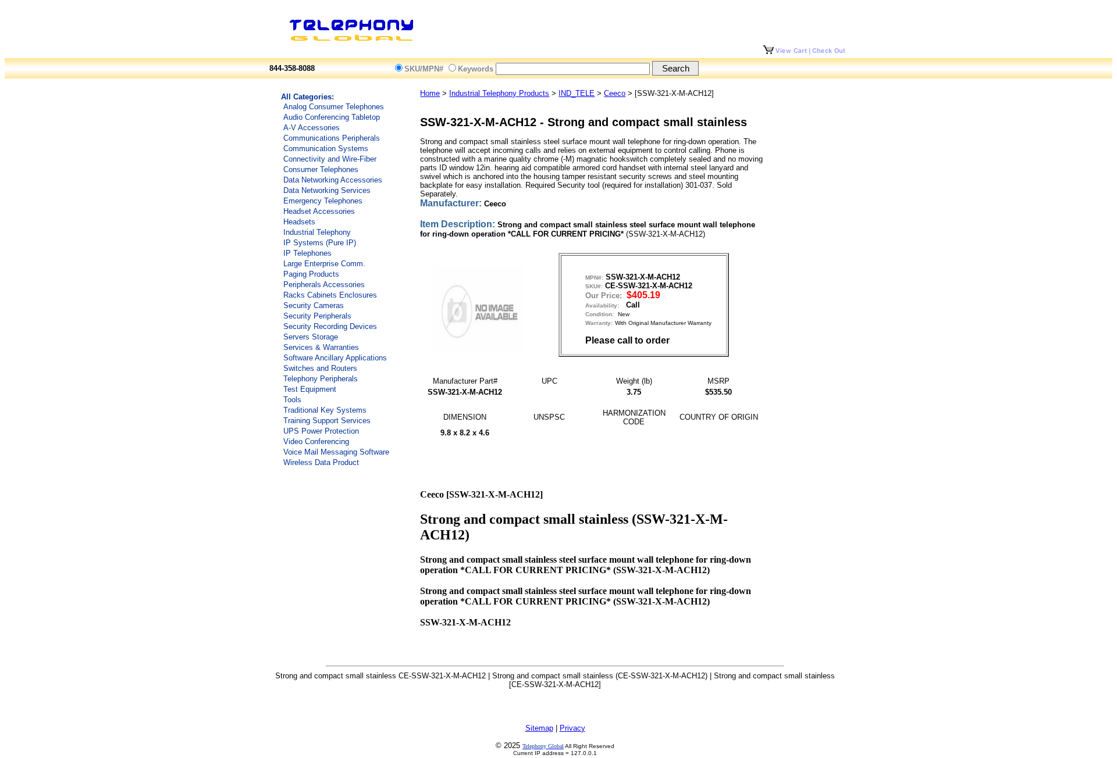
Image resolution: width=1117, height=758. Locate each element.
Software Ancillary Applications (335, 357)
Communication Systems (325, 148)
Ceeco (614, 93)
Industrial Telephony (317, 232)
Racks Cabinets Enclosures (330, 295)
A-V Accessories (311, 127)
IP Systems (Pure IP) (319, 242)
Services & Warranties (321, 347)
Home (430, 93)
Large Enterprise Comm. (324, 263)
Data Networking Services (327, 190)
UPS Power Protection (321, 431)
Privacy (572, 728)
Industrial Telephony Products (499, 93)
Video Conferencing (316, 441)
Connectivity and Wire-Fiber (329, 159)
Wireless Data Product (321, 462)
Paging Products (311, 274)
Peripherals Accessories (324, 284)
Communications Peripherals (331, 138)
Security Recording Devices (330, 326)
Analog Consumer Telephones (333, 106)
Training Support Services (327, 420)
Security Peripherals (317, 316)
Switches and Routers (320, 368)
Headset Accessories (319, 211)
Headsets (299, 221)
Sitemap (539, 728)
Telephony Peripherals (320, 378)
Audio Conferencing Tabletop (331, 117)
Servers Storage (310, 336)
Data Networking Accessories (332, 180)
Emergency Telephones (322, 200)
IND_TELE (576, 93)
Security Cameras (313, 305)
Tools (292, 399)
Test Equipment (309, 389)
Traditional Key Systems (325, 410)
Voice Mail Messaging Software (336, 452)
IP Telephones (307, 253)
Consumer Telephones (320, 169)
